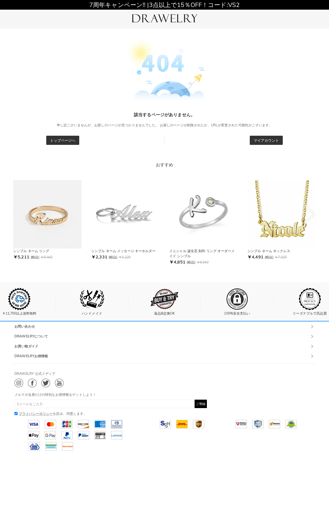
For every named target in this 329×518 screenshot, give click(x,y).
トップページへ (63, 140)
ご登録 (200, 404)
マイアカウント (266, 140)
